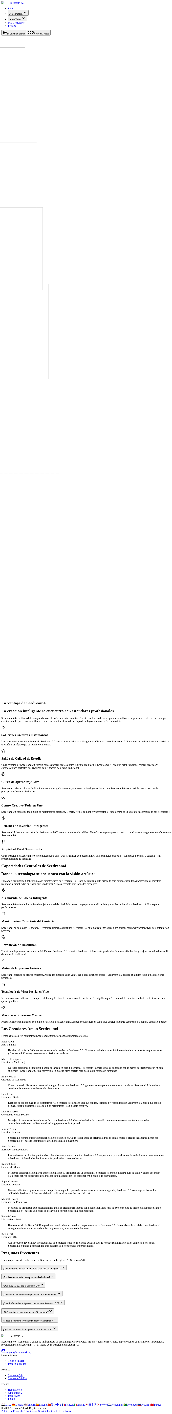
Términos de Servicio (35, 1411)
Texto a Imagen (16, 1360)
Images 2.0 (14, 1395)
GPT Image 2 (15, 1392)
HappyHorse (15, 1389)
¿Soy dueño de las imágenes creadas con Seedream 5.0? (31, 1303)
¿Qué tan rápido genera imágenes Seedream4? (26, 1312)
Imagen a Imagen (17, 1363)
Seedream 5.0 (15, 1375)
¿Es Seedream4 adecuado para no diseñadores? (26, 1277)
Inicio (11, 8)
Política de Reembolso (59, 1411)
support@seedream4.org (18, 1352)
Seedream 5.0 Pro (17, 1378)
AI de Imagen (16, 14)
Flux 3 (11, 1398)
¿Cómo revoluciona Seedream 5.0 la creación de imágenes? (32, 1268)
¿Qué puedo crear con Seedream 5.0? (21, 1286)
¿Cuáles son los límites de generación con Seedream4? (30, 1294)
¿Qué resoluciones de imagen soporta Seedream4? (28, 1329)
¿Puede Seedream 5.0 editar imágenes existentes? (28, 1320)
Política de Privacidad (12, 1411)
